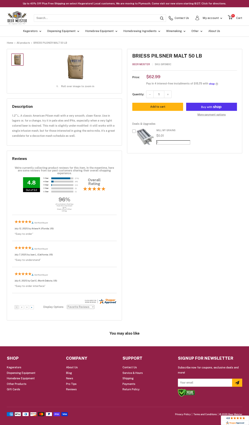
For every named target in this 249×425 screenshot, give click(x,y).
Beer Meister (141, 64)
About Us (214, 31)
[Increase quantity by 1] (167, 94)
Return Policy (131, 389)
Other (195, 31)
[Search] (162, 18)
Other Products (16, 384)
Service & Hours (132, 373)
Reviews (71, 389)
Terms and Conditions (205, 414)
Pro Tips (71, 384)
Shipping (128, 378)
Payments (128, 384)
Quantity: (138, 94)
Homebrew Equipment (99, 31)
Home (10, 42)
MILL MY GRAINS (165, 130)
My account (211, 18)
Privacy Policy (183, 414)
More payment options (212, 114)
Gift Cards (13, 389)
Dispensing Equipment (61, 31)
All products (23, 42)
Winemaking (174, 31)
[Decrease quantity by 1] (149, 94)
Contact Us (129, 367)
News (69, 378)
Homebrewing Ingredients (140, 31)
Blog (69, 373)
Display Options (53, 307)
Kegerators (30, 31)
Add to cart (157, 106)
